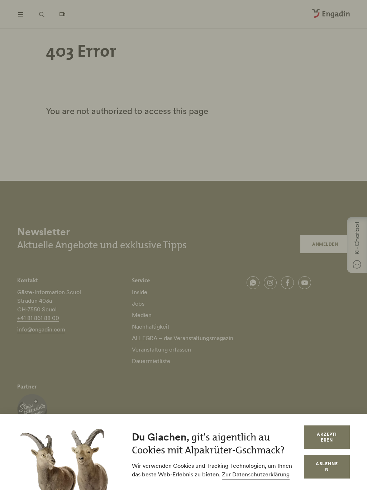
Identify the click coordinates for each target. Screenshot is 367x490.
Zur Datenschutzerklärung (256, 474)
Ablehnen (327, 466)
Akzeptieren (327, 437)
